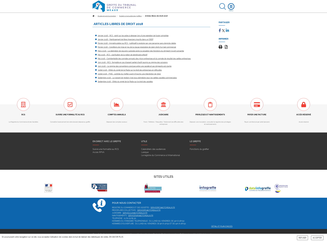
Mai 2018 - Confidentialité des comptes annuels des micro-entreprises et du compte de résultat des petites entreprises (144, 59)
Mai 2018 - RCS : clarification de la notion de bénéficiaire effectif (122, 55)
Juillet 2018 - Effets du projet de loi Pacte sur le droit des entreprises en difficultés (130, 70)
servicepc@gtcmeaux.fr (148, 210)
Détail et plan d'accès (221, 226)
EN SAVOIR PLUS (116, 237)
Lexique (145, 152)
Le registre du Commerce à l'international (160, 155)
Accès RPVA (98, 152)
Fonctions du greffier (199, 149)
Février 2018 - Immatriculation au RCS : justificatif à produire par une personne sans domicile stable (137, 43)
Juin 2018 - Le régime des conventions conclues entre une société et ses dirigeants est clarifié (134, 66)
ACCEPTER (317, 238)
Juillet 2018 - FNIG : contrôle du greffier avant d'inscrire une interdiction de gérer (129, 74)
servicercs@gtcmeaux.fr (162, 208)
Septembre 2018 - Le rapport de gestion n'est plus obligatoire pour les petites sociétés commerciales (137, 78)
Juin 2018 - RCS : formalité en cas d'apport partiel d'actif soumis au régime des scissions (133, 62)
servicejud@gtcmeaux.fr (135, 213)
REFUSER (302, 238)
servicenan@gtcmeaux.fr (140, 216)
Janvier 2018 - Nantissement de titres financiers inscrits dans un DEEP (125, 39)
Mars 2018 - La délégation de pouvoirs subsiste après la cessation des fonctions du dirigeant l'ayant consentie (141, 51)
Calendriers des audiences (153, 149)
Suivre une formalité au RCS (106, 149)
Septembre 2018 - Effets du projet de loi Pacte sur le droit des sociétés (125, 82)
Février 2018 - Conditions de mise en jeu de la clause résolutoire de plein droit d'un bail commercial (137, 47)
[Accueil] (93, 16)
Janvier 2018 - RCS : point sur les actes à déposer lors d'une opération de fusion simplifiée (133, 36)
